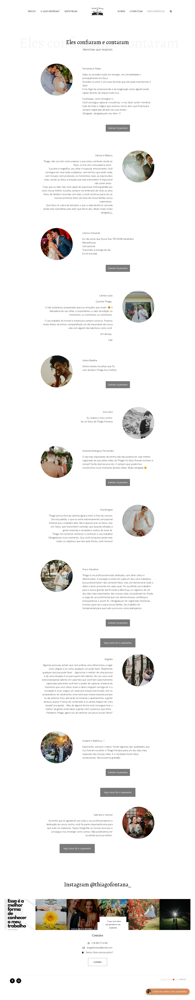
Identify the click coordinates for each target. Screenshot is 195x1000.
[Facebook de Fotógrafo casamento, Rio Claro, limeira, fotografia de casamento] (12, 981)
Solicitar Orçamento (118, 128)
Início (32, 11)
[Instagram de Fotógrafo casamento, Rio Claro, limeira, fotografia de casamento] (19, 981)
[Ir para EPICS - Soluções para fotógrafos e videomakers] (173, 979)
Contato (98, 961)
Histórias (71, 11)
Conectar (136, 11)
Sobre (121, 11)
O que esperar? (50, 11)
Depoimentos (156, 11)
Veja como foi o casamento (118, 642)
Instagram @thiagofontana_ (97, 884)
